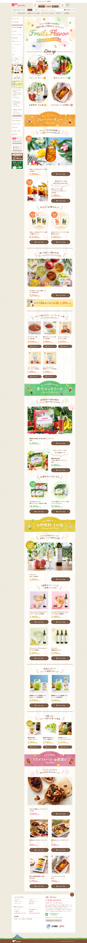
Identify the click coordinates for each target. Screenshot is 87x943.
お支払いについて (18, 901)
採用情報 (23, 918)
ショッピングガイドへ (17, 115)
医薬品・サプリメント (16, 41)
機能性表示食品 (15, 37)
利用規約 (17, 911)
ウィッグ (14, 51)
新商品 (67, 13)
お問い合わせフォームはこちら (53, 920)
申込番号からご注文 (70, 9)
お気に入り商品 (17, 123)
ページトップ (72, 895)
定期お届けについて (33, 901)
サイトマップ (17, 909)
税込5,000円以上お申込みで (43, 1)
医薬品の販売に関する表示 (34, 913)
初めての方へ (17, 899)
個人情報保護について (33, 909)
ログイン (42, 6)
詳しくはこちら (17, 97)
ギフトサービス (18, 903)
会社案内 (15, 918)
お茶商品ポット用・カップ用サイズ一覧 (18, 60)
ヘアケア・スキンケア (49, 13)
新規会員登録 (16, 22)
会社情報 (15, 134)
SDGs (20, 918)
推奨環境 (31, 911)
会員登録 (49, 6)
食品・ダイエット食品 (34, 13)
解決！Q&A (55, 6)
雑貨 (13, 54)
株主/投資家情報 (29, 918)
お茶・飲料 (22, 13)
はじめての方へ (17, 18)
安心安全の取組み (17, 120)
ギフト (60, 13)
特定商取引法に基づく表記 (20, 913)
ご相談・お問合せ (17, 130)
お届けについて (32, 899)
